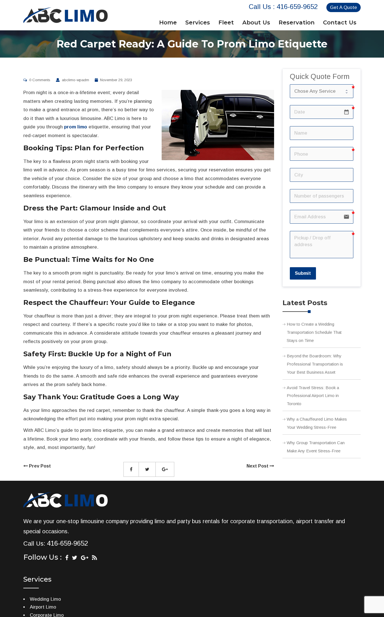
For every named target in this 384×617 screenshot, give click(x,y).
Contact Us (339, 22)
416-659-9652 (297, 6)
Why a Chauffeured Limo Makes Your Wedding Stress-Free (317, 423)
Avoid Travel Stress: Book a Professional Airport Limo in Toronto (313, 395)
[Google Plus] (84, 558)
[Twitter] (74, 558)
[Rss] (94, 558)
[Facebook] (66, 558)
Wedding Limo (45, 599)
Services (197, 22)
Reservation (297, 22)
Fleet (226, 22)
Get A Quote (343, 7)
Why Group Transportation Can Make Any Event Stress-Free (316, 446)
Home (168, 22)
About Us (256, 22)
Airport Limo (43, 607)
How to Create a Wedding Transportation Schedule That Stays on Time (314, 332)
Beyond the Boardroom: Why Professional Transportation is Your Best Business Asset (315, 364)
